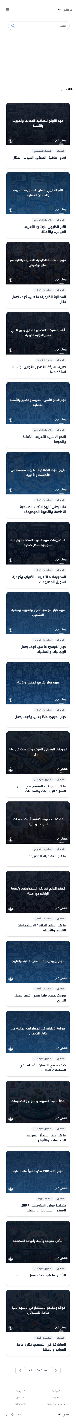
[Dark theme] (13, 1414)
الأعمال (60, 151)
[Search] (13, 26)
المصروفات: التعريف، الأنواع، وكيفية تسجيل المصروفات (39, 579)
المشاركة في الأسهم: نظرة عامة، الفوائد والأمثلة (41, 1347)
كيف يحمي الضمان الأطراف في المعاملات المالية (42, 1068)
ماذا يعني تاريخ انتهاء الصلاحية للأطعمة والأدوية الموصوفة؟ (43, 509)
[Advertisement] (38, 58)
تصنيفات (20, 1391)
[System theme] (6, 1414)
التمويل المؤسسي (43, 151)
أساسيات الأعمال (44, 290)
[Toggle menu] (7, 9)
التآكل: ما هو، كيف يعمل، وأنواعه (41, 1275)
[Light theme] (19, 1414)
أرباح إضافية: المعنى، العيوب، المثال (39, 157)
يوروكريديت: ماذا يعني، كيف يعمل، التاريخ (40, 998)
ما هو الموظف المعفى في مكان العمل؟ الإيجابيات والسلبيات (41, 789)
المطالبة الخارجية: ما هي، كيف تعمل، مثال (38, 299)
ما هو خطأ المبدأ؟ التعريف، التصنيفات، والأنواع (46, 1138)
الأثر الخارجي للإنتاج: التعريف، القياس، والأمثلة (44, 229)
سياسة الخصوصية (56, 1404)
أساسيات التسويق (43, 640)
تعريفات (56, 1391)
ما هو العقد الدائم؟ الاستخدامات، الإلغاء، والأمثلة (41, 928)
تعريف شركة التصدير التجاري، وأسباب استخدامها (38, 369)
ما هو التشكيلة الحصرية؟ (47, 856)
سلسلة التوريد (45, 1199)
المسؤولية (20, 1404)
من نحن (20, 1397)
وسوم (56, 1397)
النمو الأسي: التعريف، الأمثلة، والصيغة (43, 439)
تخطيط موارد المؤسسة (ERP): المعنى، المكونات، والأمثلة (43, 1208)
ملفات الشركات (44, 360)
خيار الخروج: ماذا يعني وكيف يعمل (40, 716)
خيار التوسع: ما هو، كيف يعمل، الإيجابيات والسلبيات (42, 649)
